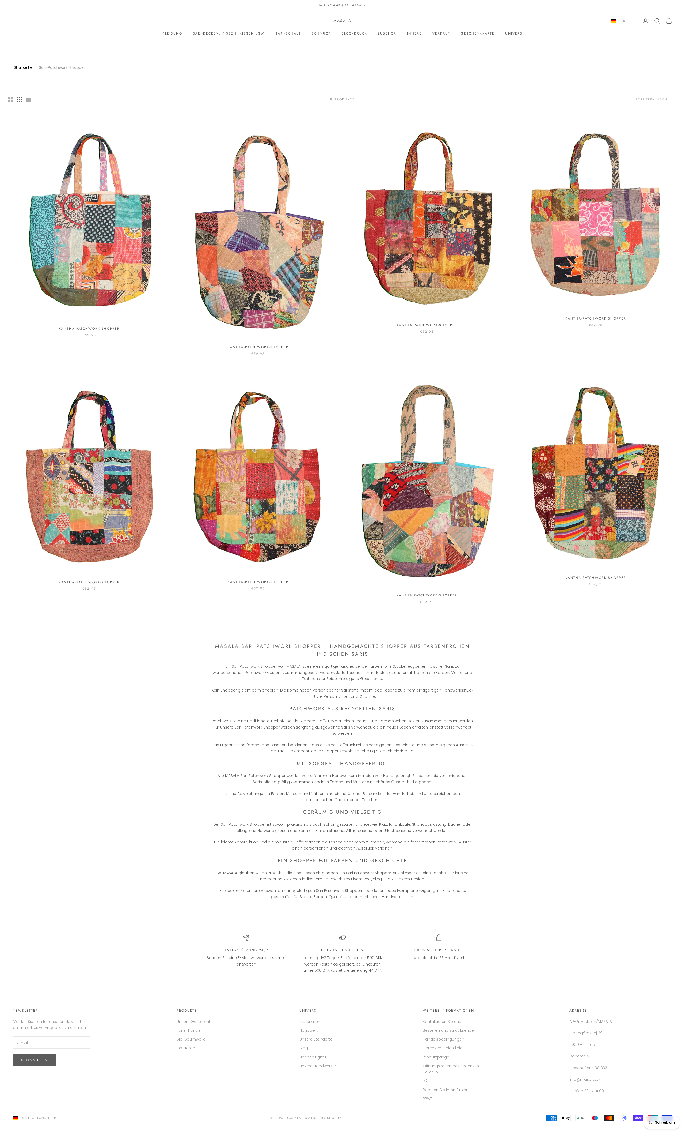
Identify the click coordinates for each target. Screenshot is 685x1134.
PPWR (428, 1098)
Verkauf (441, 33)
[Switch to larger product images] (10, 99)
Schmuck (321, 33)
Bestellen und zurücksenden (449, 1030)
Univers (513, 33)
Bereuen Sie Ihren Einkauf (446, 1089)
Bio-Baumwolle (191, 1039)
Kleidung (172, 33)
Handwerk (308, 1030)
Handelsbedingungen (443, 1039)
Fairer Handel (189, 1030)
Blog (303, 1048)
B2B (426, 1081)
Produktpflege (436, 1057)
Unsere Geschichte (195, 1021)
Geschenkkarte (477, 33)
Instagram (187, 1048)
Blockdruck (354, 33)
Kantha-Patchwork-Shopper (89, 328)
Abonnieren (34, 1059)
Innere (414, 33)
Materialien (309, 1021)
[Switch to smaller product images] (19, 99)
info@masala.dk (584, 1079)
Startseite (23, 67)
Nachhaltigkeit (312, 1057)
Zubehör (387, 33)
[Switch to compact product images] (28, 99)
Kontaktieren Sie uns (442, 1021)
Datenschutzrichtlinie (442, 1048)
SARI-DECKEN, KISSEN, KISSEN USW (229, 33)
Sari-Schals (288, 33)
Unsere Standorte (316, 1039)
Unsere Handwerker (317, 1066)
